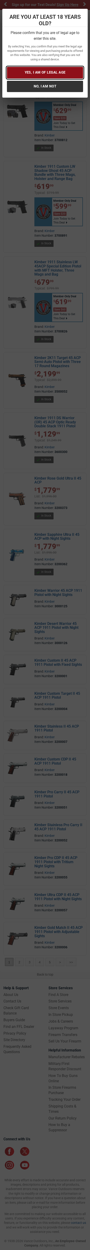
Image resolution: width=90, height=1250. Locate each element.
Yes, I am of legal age (45, 72)
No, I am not (45, 86)
